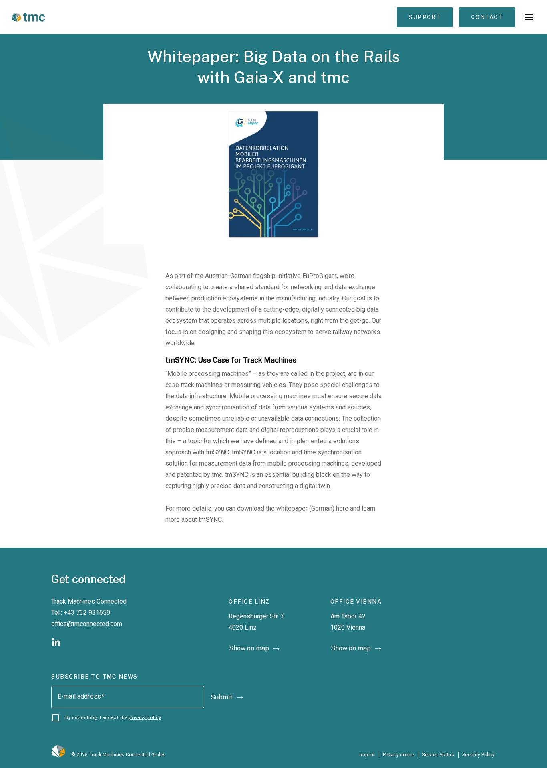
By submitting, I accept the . (113, 717)
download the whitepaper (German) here (292, 508)
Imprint (367, 755)
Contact (487, 17)
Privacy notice (398, 755)
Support (425, 17)
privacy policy (145, 717)
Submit (222, 697)
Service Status (438, 755)
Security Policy (479, 755)
